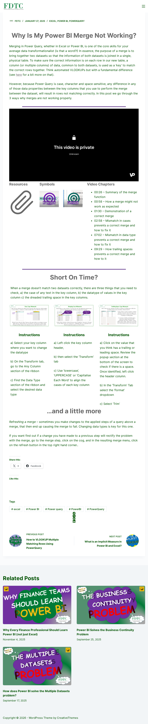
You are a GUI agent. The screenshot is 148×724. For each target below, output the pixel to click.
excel (15, 509)
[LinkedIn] (74, 521)
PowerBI (75, 509)
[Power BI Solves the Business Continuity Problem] (111, 605)
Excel (52, 21)
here (19, 74)
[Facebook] (74, 513)
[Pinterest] (74, 518)
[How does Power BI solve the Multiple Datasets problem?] (37, 666)
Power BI (62, 21)
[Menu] (143, 6)
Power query (54, 509)
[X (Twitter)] (74, 516)
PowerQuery (76, 21)
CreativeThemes (67, 717)
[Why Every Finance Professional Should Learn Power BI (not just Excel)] (37, 605)
